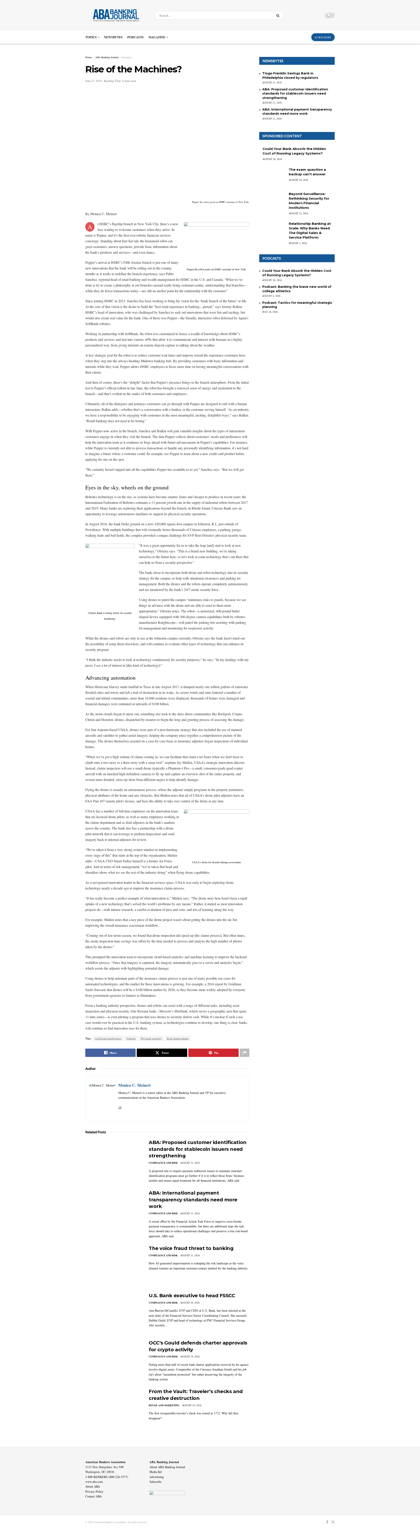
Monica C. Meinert (134, 1085)
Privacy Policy (94, 1491)
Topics (91, 37)
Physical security (151, 1038)
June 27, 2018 (93, 81)
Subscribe (155, 1482)
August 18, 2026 (298, 179)
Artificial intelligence (108, 1038)
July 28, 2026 (270, 311)
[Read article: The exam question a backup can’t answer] (272, 176)
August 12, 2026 (298, 213)
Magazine (157, 37)
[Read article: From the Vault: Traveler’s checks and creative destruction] (113, 1408)
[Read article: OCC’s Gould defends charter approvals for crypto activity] (113, 1360)
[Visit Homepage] (116, 15)
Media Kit (155, 1472)
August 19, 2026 (190, 1356)
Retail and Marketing (164, 1405)
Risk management (178, 1038)
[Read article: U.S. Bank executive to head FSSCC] (113, 1312)
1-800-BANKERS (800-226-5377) (106, 1477)
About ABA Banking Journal (167, 1467)
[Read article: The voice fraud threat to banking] (113, 1265)
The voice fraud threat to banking (191, 1248)
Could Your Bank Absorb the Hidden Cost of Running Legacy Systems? (296, 273)
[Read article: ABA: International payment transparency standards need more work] (113, 1210)
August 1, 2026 (298, 243)
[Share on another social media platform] (244, 1053)
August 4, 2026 (271, 295)
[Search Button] (278, 15)
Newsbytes (113, 37)
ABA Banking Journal (106, 57)
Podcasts (135, 37)
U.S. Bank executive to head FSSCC (192, 1296)
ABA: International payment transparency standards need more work (193, 1199)
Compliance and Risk (163, 1163)
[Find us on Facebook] (327, 1522)
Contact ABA (93, 1496)
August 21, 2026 (190, 1162)
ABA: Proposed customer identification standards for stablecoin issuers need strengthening (198, 1149)
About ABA (92, 1486)
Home (88, 57)
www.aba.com (94, 1482)
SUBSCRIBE (323, 37)
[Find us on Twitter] (333, 1522)
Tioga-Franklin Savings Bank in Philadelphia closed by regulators (290, 75)
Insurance (127, 57)
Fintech (131, 1038)
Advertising (156, 1477)
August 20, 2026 (190, 1302)
